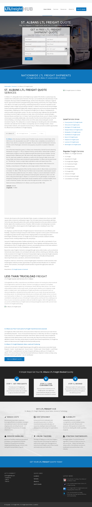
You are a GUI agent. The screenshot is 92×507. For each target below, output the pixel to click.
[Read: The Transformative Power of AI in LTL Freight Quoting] (64, 484)
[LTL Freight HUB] (18, 9)
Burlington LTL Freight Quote (72, 127)
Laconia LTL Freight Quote (72, 142)
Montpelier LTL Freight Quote (72, 132)
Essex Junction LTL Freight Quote (73, 122)
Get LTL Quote (37, 484)
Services (36, 479)
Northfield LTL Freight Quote (72, 134)
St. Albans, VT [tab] (10, 133)
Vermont (14, 86)
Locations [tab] (34, 133)
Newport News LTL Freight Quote (74, 130)
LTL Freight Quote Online (26, 504)
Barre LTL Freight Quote (71, 137)
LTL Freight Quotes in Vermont (20, 269)
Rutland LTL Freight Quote (72, 139)
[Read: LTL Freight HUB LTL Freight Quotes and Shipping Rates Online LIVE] (64, 489)
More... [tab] (42, 133)
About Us (36, 481)
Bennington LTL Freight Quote (73, 144)
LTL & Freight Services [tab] (23, 133)
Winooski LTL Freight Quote (72, 125)
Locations (36, 476)
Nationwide (7, 86)
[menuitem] (47, 9)
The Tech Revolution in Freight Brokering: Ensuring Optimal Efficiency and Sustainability (76, 494)
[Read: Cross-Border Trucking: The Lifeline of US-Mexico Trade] (64, 480)
